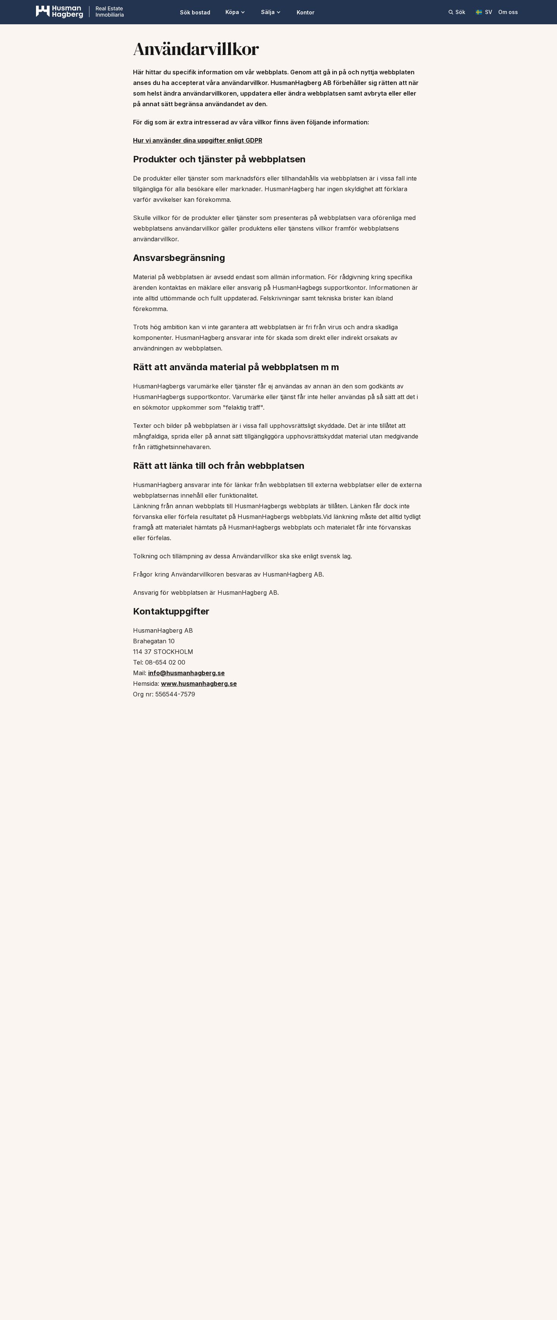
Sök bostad (195, 12)
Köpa (232, 12)
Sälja (268, 12)
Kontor (305, 12)
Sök (460, 12)
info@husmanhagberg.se (186, 673)
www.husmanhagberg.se (199, 683)
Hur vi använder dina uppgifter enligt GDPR (197, 140)
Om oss (508, 12)
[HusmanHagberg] (80, 12)
